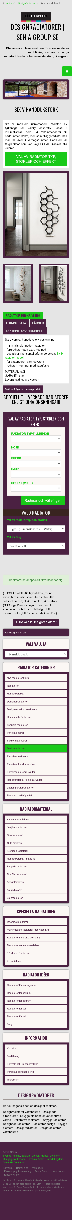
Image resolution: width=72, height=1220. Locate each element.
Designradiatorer (27, 3)
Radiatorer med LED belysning (24, 937)
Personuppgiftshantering (20, 1071)
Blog (9, 1024)
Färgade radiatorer (17, 866)
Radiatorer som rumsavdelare (23, 945)
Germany (54, 1155)
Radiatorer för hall (17, 1016)
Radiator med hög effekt (20, 795)
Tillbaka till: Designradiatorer (36, 622)
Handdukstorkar (15, 693)
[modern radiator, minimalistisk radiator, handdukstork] (36, 214)
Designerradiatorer (17, 701)
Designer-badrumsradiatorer (22, 709)
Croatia (36, 1155)
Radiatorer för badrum (19, 1000)
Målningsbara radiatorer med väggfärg (28, 929)
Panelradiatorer (15, 732)
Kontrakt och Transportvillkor (22, 1063)
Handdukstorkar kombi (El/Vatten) (25, 779)
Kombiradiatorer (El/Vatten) (21, 772)
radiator (10, 3)
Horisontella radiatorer (19, 717)
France (44, 1155)
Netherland (19, 1159)
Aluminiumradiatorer (18, 819)
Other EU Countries (13, 1162)
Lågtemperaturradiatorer (20, 787)
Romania (32, 1159)
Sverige (7, 1155)
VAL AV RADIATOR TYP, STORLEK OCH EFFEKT (36, 159)
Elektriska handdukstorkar (21, 764)
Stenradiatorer (15, 897)
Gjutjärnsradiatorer (17, 827)
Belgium (25, 1155)
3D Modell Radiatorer (18, 953)
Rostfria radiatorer (17, 874)
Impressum (13, 1079)
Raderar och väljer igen (43, 500)
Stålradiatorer (14, 890)
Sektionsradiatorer (17, 740)
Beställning (13, 1056)
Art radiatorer (14, 961)
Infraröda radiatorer (17, 921)
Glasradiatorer (15, 835)
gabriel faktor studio (53, 1200)
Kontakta (12, 1048)
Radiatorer (13, 685)
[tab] (23, 315)
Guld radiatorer (15, 843)
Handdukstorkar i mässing (21, 858)
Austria (16, 1155)
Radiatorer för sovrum (19, 992)
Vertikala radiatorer (17, 724)
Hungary (7, 1159)
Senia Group (41, 1171)
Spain (41, 1159)
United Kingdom (54, 1159)
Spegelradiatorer (16, 882)
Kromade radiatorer (17, 850)
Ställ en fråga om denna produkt (23, 389)
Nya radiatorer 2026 (18, 677)
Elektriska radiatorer (18, 756)
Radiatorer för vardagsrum (21, 985)
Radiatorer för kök (16, 1008)
